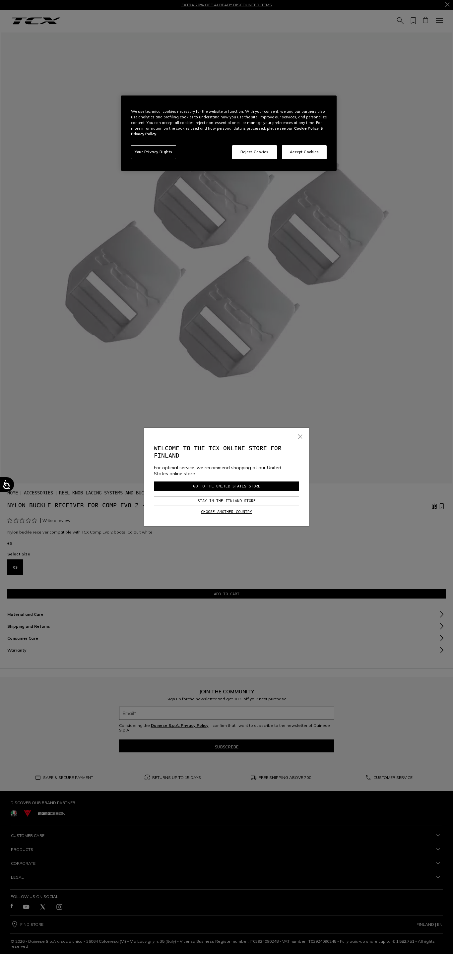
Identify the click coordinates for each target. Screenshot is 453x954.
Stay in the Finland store (227, 500)
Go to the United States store (226, 485)
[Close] (300, 435)
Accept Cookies (304, 152)
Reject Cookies (254, 152)
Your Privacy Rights (153, 152)
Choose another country (226, 511)
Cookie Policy (306, 128)
